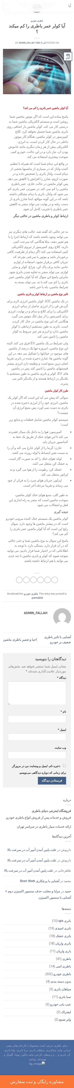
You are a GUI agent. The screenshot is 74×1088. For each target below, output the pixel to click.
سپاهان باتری (62, 989)
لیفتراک (66, 1012)
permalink (37, 597)
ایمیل (62, 730)
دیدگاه (61, 677)
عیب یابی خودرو (60, 1004)
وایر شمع (65, 1019)
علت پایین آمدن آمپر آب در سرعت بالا (31, 850)
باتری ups (64, 921)
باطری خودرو (37, 21)
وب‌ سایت (60, 747)
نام (63, 711)
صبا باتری (65, 997)
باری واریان (63, 951)
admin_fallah (27, 43)
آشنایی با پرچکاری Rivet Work (39, 881)
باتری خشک (63, 936)
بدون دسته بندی (61, 981)
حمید (68, 891)
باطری (66, 959)
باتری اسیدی (63, 928)
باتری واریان (63, 943)
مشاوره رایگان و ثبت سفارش (37, 1081)
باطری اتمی (63, 966)
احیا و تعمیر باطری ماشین (20, 639)
